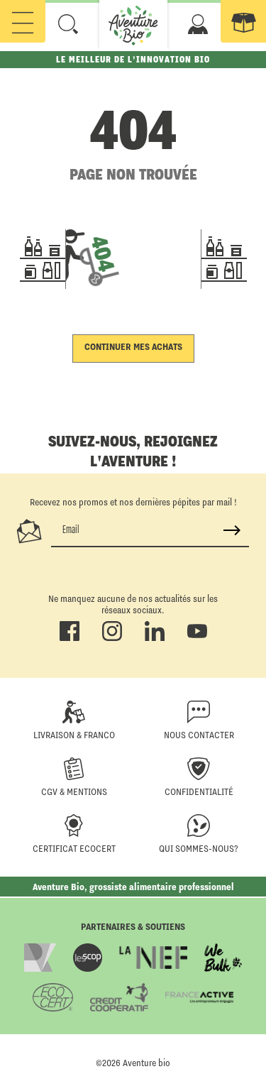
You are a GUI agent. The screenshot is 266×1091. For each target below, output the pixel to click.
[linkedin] (155, 638)
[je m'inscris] (232, 530)
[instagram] (112, 638)
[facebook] (69, 638)
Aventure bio (146, 1062)
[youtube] (197, 638)
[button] (68, 24)
